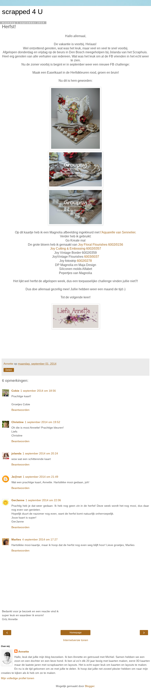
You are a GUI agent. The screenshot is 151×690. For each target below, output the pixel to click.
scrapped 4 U (22, 11)
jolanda (16, 453)
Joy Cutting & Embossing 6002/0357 (75, 248)
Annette (23, 651)
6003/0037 (91, 256)
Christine (17, 422)
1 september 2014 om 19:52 (42, 422)
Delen (9, 370)
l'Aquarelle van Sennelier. (118, 232)
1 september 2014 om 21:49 (40, 476)
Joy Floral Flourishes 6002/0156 (100, 244)
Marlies (16, 539)
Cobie (15, 390)
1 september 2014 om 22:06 (43, 500)
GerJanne (17, 500)
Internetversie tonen (75, 640)
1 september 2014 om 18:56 (38, 390)
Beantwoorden (20, 409)
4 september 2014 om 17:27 (40, 539)
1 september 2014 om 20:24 (40, 453)
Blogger (89, 686)
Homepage (76, 632)
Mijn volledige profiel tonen (17, 678)
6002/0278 (84, 260)
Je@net (16, 476)
